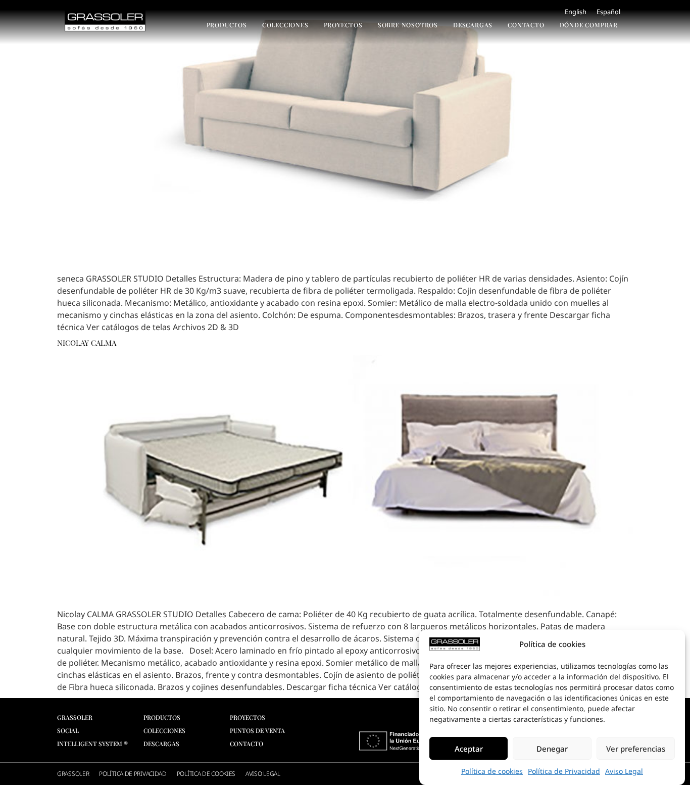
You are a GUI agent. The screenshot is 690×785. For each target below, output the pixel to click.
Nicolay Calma (86, 343)
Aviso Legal (624, 771)
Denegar (552, 749)
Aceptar (469, 749)
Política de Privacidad (564, 771)
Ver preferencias (635, 749)
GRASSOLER (73, 773)
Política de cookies (492, 771)
